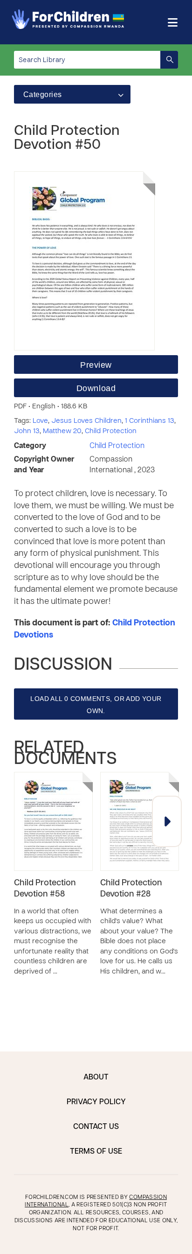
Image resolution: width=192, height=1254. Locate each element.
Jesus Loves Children (86, 421)
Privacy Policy (96, 1102)
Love (40, 421)
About (96, 1077)
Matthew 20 (62, 431)
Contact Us (96, 1127)
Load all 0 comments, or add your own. (95, 705)
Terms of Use (96, 1152)
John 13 (27, 431)
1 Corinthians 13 (149, 421)
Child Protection (111, 431)
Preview (96, 365)
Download (96, 388)
